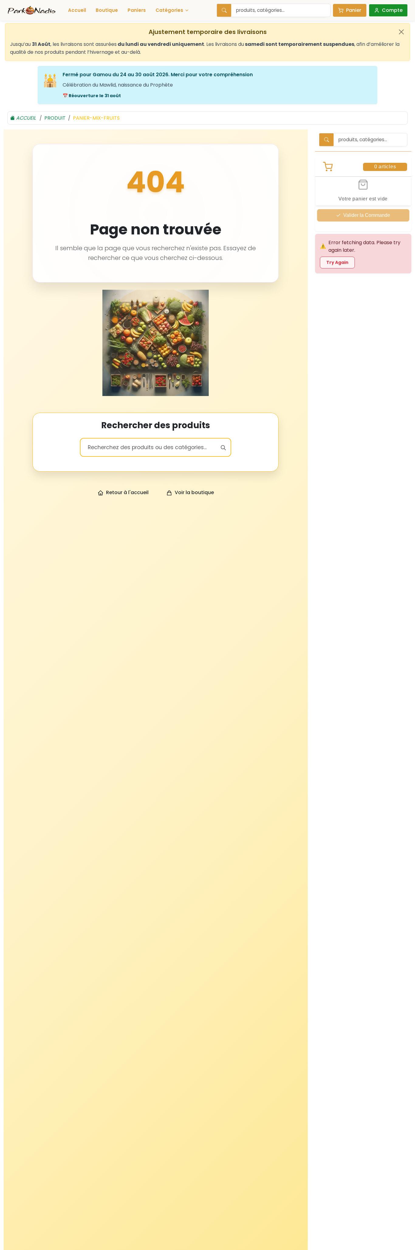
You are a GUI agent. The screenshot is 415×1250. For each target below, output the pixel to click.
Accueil (77, 10)
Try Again (337, 262)
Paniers (137, 10)
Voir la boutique (194, 492)
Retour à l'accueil (127, 492)
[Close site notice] (401, 32)
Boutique (107, 10)
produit (55, 117)
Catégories (169, 10)
